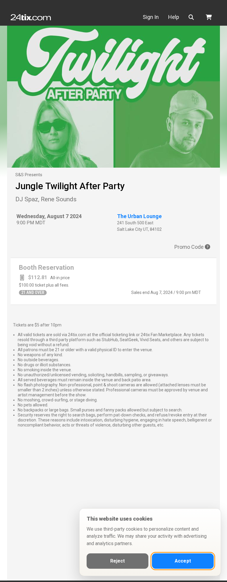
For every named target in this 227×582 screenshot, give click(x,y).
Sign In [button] (151, 17)
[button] (192, 17)
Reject (117, 561)
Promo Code (189, 247)
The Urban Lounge (139, 216)
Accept (183, 561)
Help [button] (173, 17)
